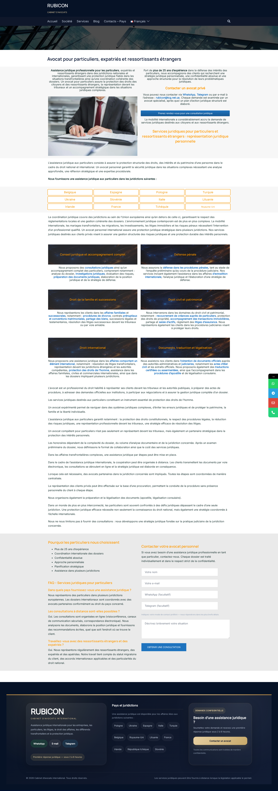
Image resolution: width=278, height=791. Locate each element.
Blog (96, 21)
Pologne (118, 725)
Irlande (117, 749)
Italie (160, 725)
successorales (56, 315)
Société (67, 21)
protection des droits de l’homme (89, 370)
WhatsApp (189, 94)
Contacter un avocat (220, 740)
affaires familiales (114, 312)
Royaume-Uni (137, 737)
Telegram (202, 94)
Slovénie (159, 749)
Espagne (147, 725)
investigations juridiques (90, 273)
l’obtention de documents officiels (200, 360)
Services (83, 21)
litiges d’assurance (206, 322)
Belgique (118, 737)
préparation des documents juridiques (76, 276)
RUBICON (57, 5)
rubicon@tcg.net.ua (168, 97)
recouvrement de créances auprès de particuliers (186, 315)
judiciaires (187, 363)
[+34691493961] (273, 383)
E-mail (55, 743)
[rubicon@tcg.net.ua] (273, 403)
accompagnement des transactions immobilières (199, 318)
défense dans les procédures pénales (185, 267)
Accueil (52, 21)
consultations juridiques (99, 267)
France (167, 737)
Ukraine (133, 725)
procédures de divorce (97, 315)
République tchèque (138, 749)
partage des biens (97, 318)
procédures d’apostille (167, 373)
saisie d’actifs (167, 322)
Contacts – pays (115, 21)
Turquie (173, 725)
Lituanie (154, 737)
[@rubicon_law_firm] (273, 393)
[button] (229, 21)
